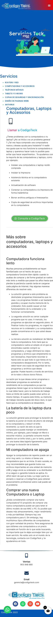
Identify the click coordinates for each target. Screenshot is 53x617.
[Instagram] (30, 604)
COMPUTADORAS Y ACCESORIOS (20, 86)
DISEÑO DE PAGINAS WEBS (17, 101)
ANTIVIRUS (9, 104)
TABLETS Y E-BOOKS (14, 93)
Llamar (12, 130)
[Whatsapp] (23, 604)
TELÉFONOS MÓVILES (14, 90)
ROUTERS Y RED (12, 82)
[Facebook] (15, 604)
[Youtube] (37, 604)
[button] (49, 5)
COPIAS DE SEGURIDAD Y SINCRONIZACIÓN (24, 97)
